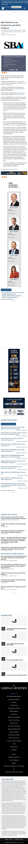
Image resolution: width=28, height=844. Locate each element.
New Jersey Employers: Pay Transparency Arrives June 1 (13, 587)
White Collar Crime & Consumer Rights (14, 772)
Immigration (14, 749)
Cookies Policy (4, 4)
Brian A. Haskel (6, 30)
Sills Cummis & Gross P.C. (15, 31)
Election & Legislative (14, 732)
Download (15, 70)
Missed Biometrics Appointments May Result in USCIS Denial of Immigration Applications (13, 531)
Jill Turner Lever (5, 560)
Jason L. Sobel (22, 30)
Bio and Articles (11, 213)
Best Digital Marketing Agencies (14, 696)
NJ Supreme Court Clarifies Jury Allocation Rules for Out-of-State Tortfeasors (13, 580)
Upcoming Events (6, 615)
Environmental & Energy (14, 734)
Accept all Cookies (6, 7)
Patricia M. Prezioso (13, 575)
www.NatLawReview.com (20, 787)
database (12, 786)
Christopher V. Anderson (7, 519)
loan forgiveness (21, 93)
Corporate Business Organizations (10, 60)
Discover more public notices (7, 490)
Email (10, 209)
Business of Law (14, 723)
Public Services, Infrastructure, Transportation (14, 766)
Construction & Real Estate (14, 726)
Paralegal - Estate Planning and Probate (11, 295)
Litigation (14, 763)
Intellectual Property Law (14, 757)
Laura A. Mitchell (16, 519)
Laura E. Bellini (5, 575)
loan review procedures (19, 94)
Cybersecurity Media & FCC (14, 729)
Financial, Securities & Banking (14, 740)
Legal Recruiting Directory (14, 699)
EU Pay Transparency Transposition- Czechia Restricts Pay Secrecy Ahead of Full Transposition (13, 517)
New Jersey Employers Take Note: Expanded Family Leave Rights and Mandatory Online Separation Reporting (14, 558)
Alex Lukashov (5, 543)
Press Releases (14, 705)
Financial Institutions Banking (9, 64)
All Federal (6, 66)
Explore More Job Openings (6, 299)
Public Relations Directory (14, 708)
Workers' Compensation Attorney (10, 297)
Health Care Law (14, 746)
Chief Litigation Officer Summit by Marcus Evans (15, 644)
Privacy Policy (17, 783)
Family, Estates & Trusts (14, 737)
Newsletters (14, 702)
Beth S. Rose (4, 569)
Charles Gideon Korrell (6, 550)
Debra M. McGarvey (13, 560)
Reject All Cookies (16, 7)
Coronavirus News (7, 58)
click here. (15, 835)
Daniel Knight (5, 526)
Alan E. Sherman (14, 30)
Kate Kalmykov (5, 533)
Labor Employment (7, 62)
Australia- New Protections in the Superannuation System (13, 524)
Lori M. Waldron (5, 31)
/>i (17, 70)
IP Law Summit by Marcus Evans (15, 660)
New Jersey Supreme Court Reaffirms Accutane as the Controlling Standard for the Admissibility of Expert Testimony (13, 566)
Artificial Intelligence (14, 711)
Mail (12, 70)
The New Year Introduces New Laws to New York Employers (13, 573)
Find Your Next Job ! (6, 289)
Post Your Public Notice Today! (8, 424)
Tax (14, 769)
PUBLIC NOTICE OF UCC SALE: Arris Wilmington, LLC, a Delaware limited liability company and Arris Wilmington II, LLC (13, 485)
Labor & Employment (14, 760)
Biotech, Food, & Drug (14, 720)
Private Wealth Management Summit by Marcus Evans (16, 629)
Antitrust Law (14, 714)
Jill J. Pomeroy (11, 569)
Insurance (14, 754)
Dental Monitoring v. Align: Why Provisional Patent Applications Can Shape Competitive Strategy (13, 548)
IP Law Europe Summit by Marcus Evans (17, 675)
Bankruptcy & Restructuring (14, 717)
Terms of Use (9, 783)
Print (10, 70)
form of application (18, 81)
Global (14, 743)
